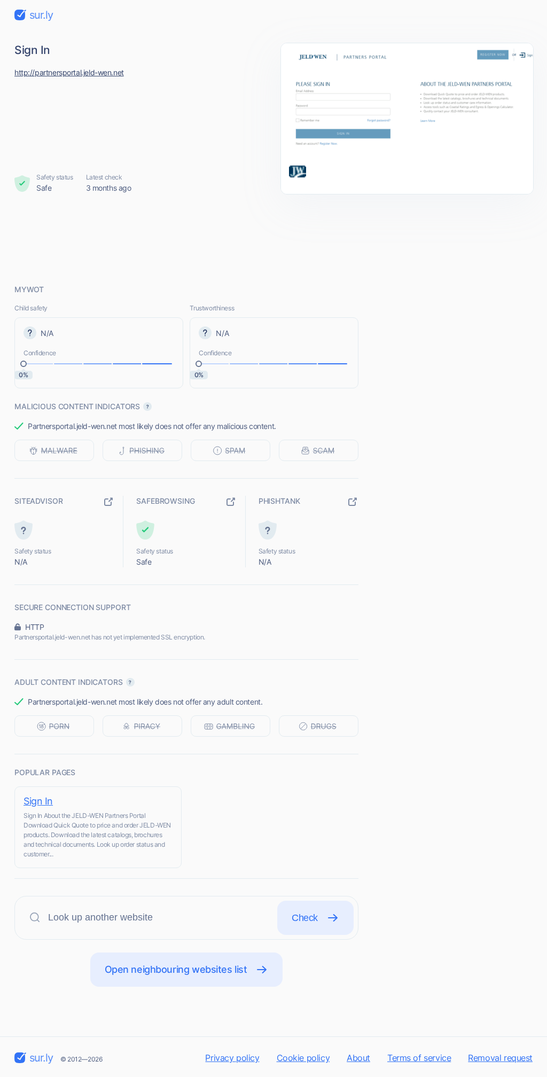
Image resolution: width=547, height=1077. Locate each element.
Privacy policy (232, 1057)
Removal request (500, 1057)
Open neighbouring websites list (176, 969)
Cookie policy (303, 1057)
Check (305, 917)
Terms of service (419, 1057)
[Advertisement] (273, 239)
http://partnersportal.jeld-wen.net (69, 72)
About (358, 1057)
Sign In (38, 801)
